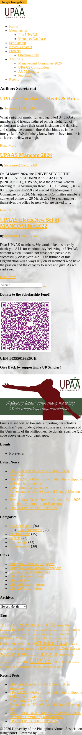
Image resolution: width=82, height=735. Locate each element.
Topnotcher (6, 662)
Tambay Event (66, 654)
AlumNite (64, 625)
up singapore (57, 667)
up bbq (75, 662)
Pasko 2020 (6, 649)
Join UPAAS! (28, 35)
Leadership (42, 638)
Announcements (30, 530)
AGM (50, 624)
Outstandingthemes (51, 733)
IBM (61, 634)
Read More (8, 145)
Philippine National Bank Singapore (35, 568)
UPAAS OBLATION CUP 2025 (33, 508)
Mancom (8, 643)
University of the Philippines (29, 572)
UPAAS (40, 660)
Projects (14, 51)
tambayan (47, 654)
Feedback (25, 75)
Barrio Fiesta (21, 629)
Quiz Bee (68, 648)
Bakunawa (5, 630)
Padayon (72, 644)
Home (13, 26)
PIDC (42, 648)
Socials (31, 654)
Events (14, 80)
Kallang (31, 638)
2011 (4, 624)
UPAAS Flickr (20, 580)
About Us (16, 59)
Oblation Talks (28, 55)
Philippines (30, 649)
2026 (40, 625)
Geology (53, 634)
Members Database (32, 39)
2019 (31, 625)
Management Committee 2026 (40, 63)
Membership (18, 30)
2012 (14, 625)
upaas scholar (61, 661)
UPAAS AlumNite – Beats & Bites (39, 98)
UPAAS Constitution (33, 67)
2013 (23, 625)
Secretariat (11, 108)
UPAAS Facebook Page (26, 576)
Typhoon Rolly (21, 662)
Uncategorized (19, 546)
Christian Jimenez (55, 630)
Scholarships (18, 542)
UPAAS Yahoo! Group (26, 588)
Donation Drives (26, 634)
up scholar (43, 667)
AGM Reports (28, 71)
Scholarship (17, 43)
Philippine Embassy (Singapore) (32, 564)
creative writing (8, 634)
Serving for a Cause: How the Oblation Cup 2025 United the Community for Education (45, 502)
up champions (7, 667)
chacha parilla (38, 630)
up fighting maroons (26, 667)
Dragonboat (42, 634)
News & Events (20, 47)
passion (18, 648)
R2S (78, 649)
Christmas (73, 629)
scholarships (12, 654)
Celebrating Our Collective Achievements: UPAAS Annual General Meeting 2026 (44, 491)
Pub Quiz (54, 648)
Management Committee (61, 638)
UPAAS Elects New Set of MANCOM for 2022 (29, 223)
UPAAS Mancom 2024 (26, 155)
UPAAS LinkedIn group (27, 584)
